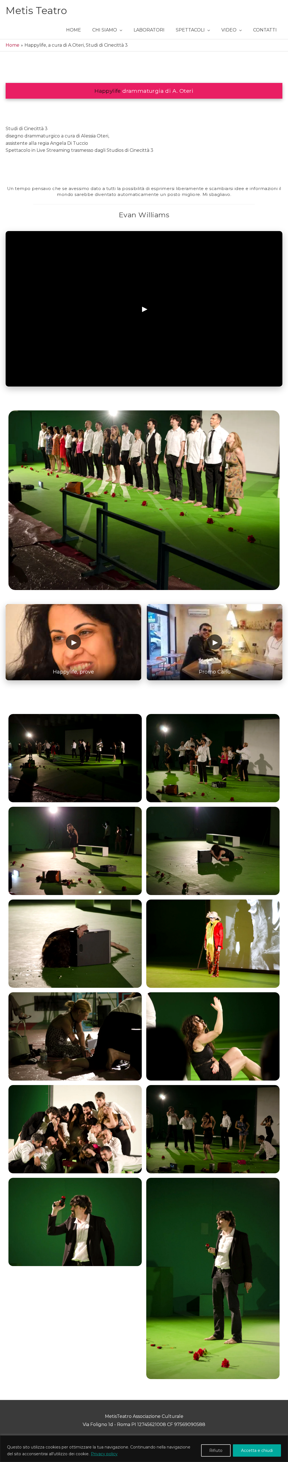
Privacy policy (104, 1453)
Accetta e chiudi (257, 1450)
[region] (144, 1448)
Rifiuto (215, 1450)
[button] (107, 30)
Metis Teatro (36, 10)
